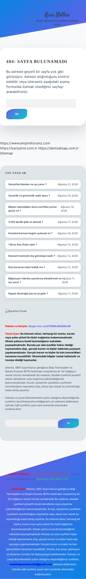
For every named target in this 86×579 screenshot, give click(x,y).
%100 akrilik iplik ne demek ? (25, 221)
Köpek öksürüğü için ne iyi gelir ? (28, 293)
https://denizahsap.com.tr (58, 148)
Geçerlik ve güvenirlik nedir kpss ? (29, 195)
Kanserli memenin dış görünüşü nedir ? (31, 255)
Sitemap (6, 153)
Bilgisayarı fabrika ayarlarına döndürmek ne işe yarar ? (34, 280)
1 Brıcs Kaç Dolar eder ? (22, 244)
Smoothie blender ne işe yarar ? (27, 184)
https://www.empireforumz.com (25, 143)
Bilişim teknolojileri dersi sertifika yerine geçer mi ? (32, 208)
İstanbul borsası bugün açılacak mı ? (30, 233)
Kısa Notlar (57, 15)
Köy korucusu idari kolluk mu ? (26, 267)
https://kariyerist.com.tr (18, 148)
